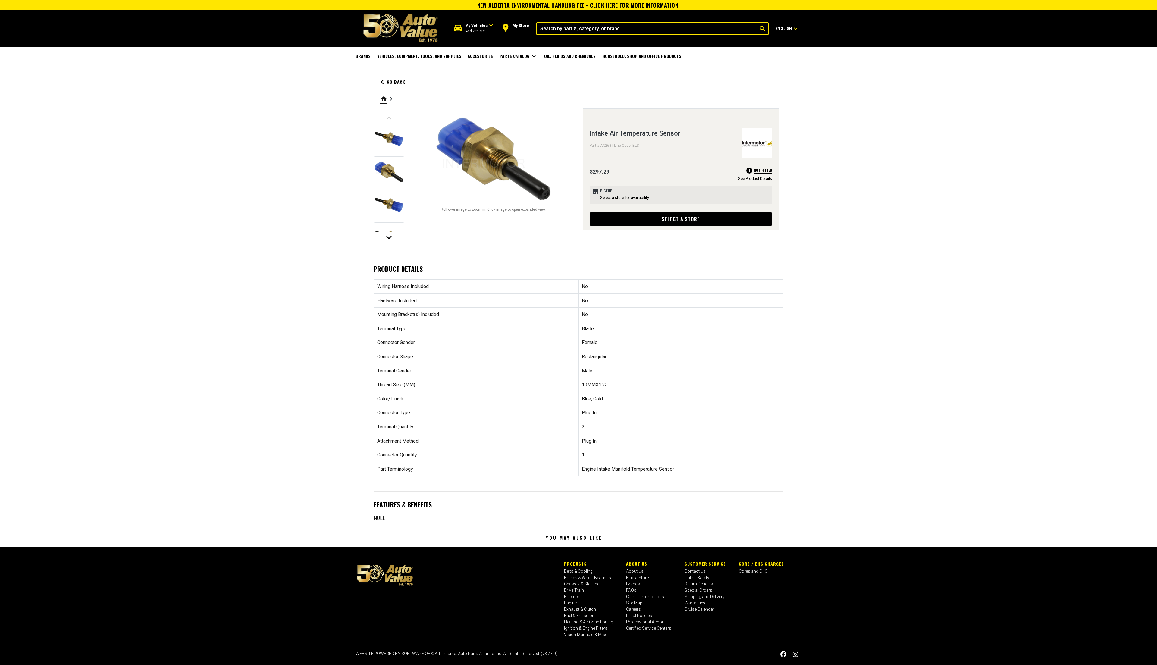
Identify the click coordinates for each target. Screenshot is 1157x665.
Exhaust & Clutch (580, 609)
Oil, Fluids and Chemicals (570, 56)
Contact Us (695, 571)
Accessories (480, 56)
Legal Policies (639, 615)
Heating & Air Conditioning (588, 622)
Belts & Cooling (578, 571)
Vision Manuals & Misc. (586, 634)
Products (575, 563)
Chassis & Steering (582, 584)
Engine (570, 603)
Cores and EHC (753, 571)
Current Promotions (645, 596)
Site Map (634, 603)
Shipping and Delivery (705, 596)
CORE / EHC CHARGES (761, 563)
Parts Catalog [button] (519, 56)
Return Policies (699, 584)
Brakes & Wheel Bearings (587, 577)
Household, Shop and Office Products (641, 56)
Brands (363, 56)
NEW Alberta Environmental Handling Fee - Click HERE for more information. (578, 5)
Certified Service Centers (648, 628)
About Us (636, 563)
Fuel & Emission (579, 615)
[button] (473, 28)
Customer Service (705, 563)
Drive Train (574, 590)
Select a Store (681, 219)
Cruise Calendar (699, 609)
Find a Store (637, 577)
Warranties (695, 603)
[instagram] (795, 654)
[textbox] (647, 28)
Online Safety (697, 577)
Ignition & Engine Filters (585, 628)
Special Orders (698, 590)
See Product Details (755, 178)
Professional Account (647, 622)
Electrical (572, 596)
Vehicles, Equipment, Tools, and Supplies (419, 56)
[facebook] (783, 654)
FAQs (631, 590)
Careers (633, 609)
